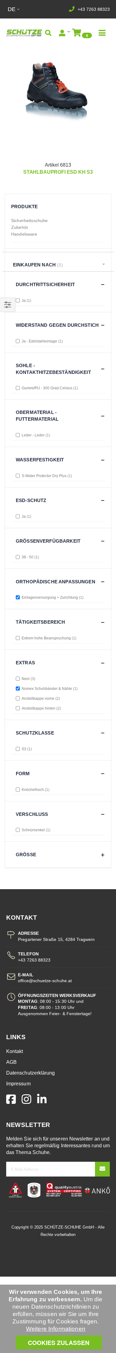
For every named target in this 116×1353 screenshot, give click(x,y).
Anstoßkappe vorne (40, 698)
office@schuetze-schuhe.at (45, 980)
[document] (58, 1318)
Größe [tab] (26, 854)
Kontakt (14, 1051)
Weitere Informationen (55, 1329)
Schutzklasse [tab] (35, 732)
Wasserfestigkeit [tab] (40, 459)
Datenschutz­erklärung (30, 1073)
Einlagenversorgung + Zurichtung (52, 597)
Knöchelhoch (35, 790)
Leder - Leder (35, 435)
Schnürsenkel (35, 830)
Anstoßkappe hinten (41, 708)
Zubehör (19, 227)
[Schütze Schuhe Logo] (24, 33)
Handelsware (24, 234)
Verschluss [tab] (32, 814)
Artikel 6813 (58, 165)
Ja (26, 300)
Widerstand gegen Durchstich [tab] (57, 325)
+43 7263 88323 (94, 9)
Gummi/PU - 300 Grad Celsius (49, 388)
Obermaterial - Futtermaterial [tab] (37, 416)
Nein (28, 679)
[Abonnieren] (102, 1169)
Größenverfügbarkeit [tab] (48, 541)
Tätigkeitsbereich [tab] (40, 622)
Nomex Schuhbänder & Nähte (49, 689)
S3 (26, 749)
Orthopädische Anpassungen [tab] (55, 581)
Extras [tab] (25, 662)
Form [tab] (23, 773)
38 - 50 (30, 557)
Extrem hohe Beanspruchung (48, 638)
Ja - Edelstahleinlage (42, 341)
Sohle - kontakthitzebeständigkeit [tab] (53, 369)
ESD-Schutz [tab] (31, 500)
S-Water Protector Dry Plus (46, 476)
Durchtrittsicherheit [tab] (45, 284)
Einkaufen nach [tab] (34, 264)
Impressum (18, 1083)
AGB (11, 1062)
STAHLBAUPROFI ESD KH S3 (58, 172)
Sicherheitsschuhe (29, 220)
